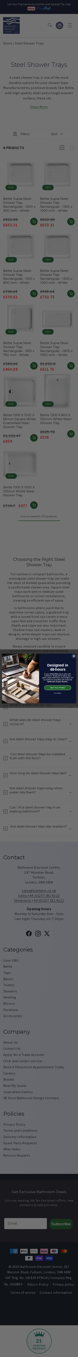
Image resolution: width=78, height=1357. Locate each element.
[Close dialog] (74, 656)
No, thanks (57, 693)
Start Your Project (57, 688)
